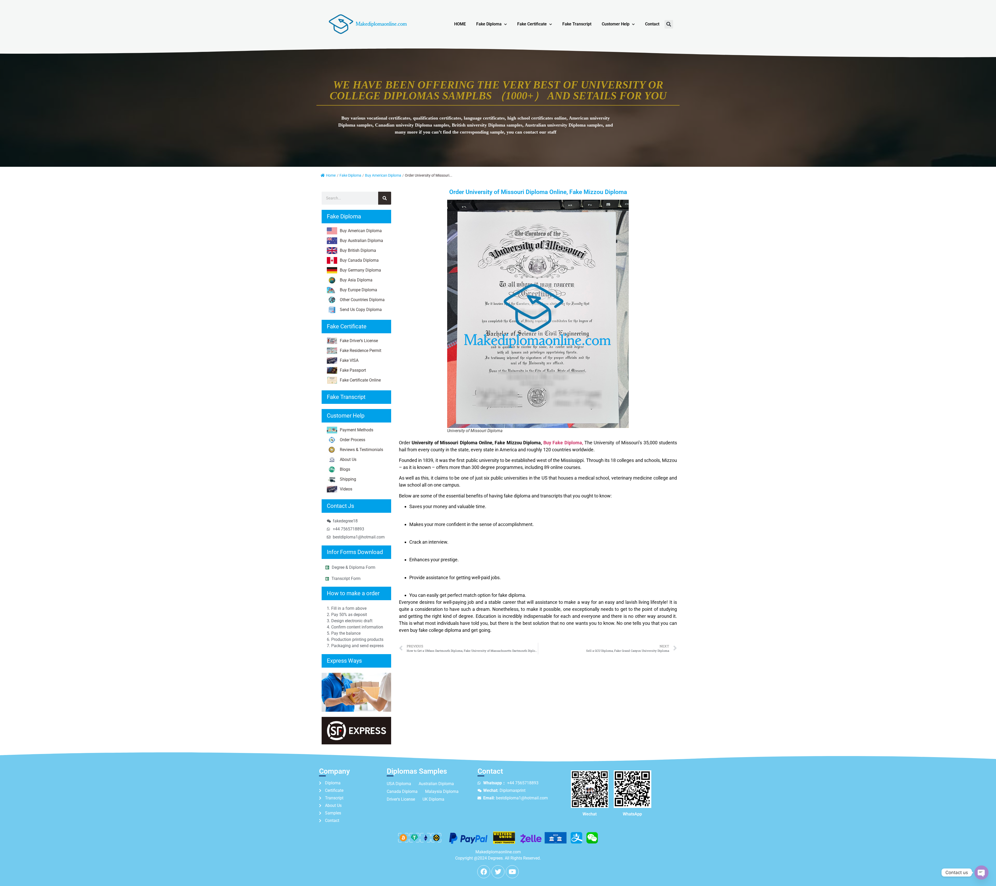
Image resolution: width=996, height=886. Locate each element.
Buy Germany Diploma (360, 270)
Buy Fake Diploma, (563, 442)
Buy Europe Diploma (358, 289)
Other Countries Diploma (362, 299)
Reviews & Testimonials (361, 449)
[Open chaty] (981, 873)
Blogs (345, 469)
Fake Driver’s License (359, 340)
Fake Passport (353, 370)
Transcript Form (346, 578)
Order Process (352, 439)
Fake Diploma (489, 24)
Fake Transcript (576, 24)
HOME (460, 24)
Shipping (348, 479)
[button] (669, 24)
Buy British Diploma (358, 250)
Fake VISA (349, 360)
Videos (346, 489)
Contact (652, 24)
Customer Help (616, 24)
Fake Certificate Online (360, 380)
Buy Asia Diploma (356, 280)
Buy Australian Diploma (361, 240)
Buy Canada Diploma (359, 260)
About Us (348, 459)
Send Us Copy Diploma (361, 309)
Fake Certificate (532, 24)
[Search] (384, 198)
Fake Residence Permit (360, 350)
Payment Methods (356, 429)
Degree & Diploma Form (353, 567)
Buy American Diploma (383, 175)
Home (331, 175)
